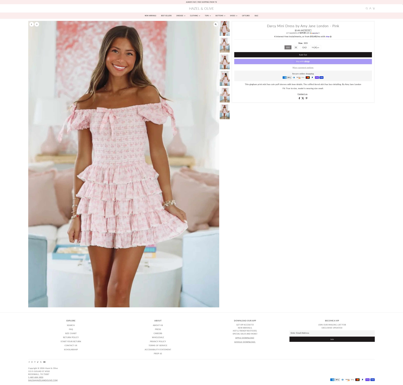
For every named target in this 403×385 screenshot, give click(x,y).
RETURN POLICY (71, 337)
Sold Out (303, 55)
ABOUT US (158, 325)
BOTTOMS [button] (220, 15)
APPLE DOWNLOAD (244, 338)
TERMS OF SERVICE (158, 345)
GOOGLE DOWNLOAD (245, 342)
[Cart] (374, 8)
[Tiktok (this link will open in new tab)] (38, 362)
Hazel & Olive (201, 8)
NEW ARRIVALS (150, 15)
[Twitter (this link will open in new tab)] (40, 362)
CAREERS (158, 333)
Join (332, 339)
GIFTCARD (246, 15)
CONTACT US (71, 345)
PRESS (158, 329)
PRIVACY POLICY (158, 341)
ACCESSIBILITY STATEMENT (158, 349)
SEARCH (71, 325)
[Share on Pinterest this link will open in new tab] (306, 98)
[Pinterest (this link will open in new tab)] (35, 362)
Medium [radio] (316, 47)
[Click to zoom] (215, 24)
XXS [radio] (289, 47)
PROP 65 (158, 353)
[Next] (36, 24)
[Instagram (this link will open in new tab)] (32, 362)
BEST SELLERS (166, 15)
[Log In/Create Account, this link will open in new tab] (370, 8)
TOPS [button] (207, 15)
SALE (256, 15)
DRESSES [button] (180, 15)
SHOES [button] (233, 15)
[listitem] (225, 29)
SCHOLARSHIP (71, 349)
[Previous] (31, 24)
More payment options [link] (303, 67)
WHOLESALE (158, 337)
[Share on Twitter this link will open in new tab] (303, 98)
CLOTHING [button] (194, 15)
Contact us (302, 94)
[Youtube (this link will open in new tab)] (44, 362)
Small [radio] (305, 47)
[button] (303, 33)
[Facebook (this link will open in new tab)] (29, 362)
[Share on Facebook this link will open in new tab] (300, 98)
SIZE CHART (71, 333)
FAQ (71, 329)
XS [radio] (297, 47)
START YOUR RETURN (71, 341)
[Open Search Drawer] (367, 8)
